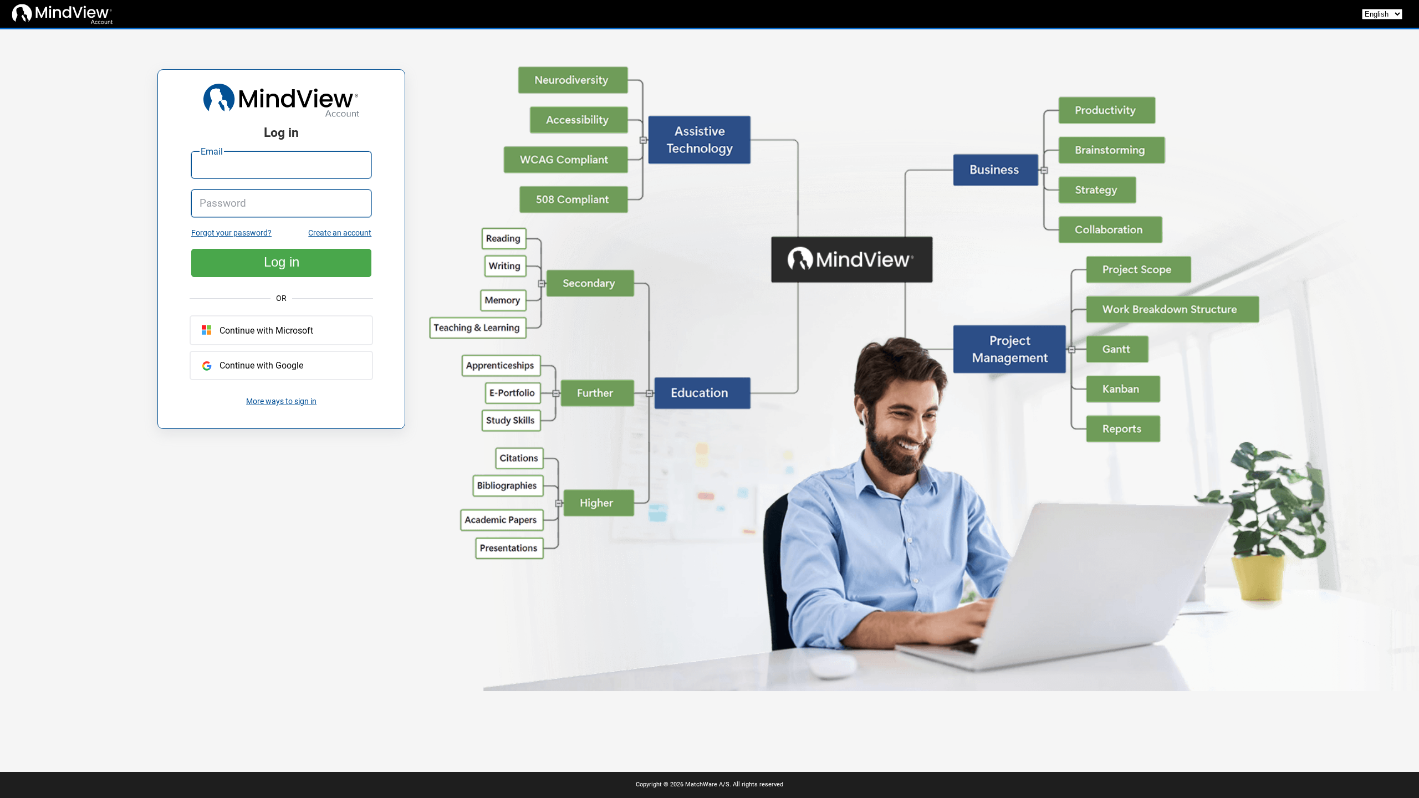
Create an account (339, 233)
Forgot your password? (231, 233)
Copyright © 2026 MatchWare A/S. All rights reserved (709, 784)
